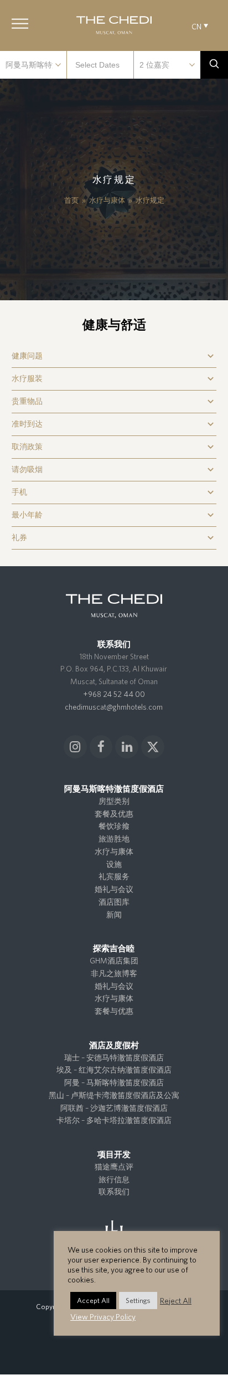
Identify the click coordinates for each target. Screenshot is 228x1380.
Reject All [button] (175, 1300)
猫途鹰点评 (114, 1166)
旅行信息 (114, 1179)
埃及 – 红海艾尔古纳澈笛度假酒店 (114, 1069)
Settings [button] (138, 1300)
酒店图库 (114, 901)
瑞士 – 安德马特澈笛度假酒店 (114, 1057)
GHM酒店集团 (114, 960)
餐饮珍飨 (114, 826)
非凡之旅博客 (114, 973)
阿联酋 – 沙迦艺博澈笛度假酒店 (114, 1108)
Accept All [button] (93, 1300)
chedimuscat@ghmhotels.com (114, 706)
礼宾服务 (114, 876)
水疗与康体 (114, 851)
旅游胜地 (114, 838)
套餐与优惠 (114, 1011)
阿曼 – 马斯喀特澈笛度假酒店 (114, 1082)
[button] (20, 24)
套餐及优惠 (114, 813)
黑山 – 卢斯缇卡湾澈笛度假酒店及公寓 (114, 1095)
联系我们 (114, 1191)
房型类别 (114, 801)
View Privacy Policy (103, 1316)
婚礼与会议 (114, 889)
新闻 (114, 914)
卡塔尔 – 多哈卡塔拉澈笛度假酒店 (114, 1120)
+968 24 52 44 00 (114, 694)
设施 (114, 864)
